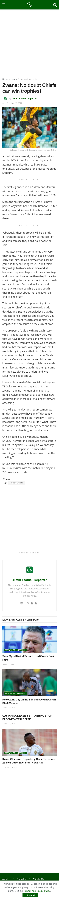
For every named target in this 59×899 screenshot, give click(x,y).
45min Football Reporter (24, 98)
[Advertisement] (29, 42)
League (14, 79)
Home (5, 79)
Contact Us (22, 879)
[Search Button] (55, 4)
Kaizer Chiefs (16, 482)
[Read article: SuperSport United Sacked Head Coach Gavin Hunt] (29, 639)
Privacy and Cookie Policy (37, 890)
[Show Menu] (3, 4)
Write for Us (38, 879)
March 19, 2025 (8, 724)
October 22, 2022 (14, 103)
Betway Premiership (29, 79)
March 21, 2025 (8, 664)
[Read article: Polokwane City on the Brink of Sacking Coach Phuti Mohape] (29, 683)
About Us (6, 879)
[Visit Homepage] (29, 5)
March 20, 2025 (8, 707)
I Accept (30, 895)
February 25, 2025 (9, 767)
